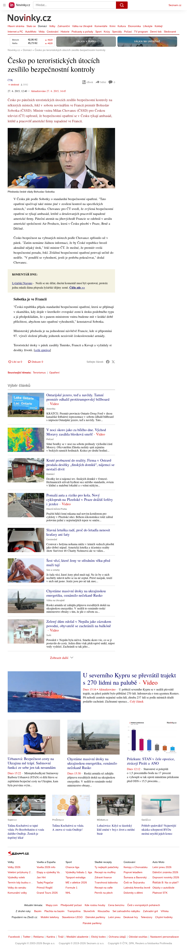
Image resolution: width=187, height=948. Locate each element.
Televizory (146, 917)
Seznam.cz (175, 5)
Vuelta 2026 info (46, 867)
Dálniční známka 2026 (165, 872)
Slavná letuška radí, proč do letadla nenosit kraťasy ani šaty (78, 532)
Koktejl (158, 26)
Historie (65, 31)
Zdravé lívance (103, 877)
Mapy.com (52, 905)
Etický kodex (98, 936)
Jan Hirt (41, 877)
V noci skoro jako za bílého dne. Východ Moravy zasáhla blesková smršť (76, 432)
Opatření (54, 372)
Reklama (38, 936)
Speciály (117, 31)
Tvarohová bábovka (106, 882)
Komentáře (101, 26)
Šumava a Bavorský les (137, 877)
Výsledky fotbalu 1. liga (79, 872)
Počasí (128, 31)
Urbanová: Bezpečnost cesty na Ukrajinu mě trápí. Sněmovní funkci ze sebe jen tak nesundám (32, 763)
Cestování (52, 31)
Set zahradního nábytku (126, 911)
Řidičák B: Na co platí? (165, 882)
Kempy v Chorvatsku (136, 867)
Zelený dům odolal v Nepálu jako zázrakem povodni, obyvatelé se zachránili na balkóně (78, 623)
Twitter (26, 936)
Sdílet (103, 82)
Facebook (14, 936)
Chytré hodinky (164, 917)
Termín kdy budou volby (21, 882)
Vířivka (165, 911)
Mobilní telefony (50, 917)
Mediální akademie (77, 936)
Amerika (50, 409)
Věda (42, 31)
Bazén (37, 911)
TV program (141, 31)
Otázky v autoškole (163, 887)
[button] (61, 158)
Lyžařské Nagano (22, 283)
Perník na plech (104, 892)
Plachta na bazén (54, 911)
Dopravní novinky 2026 (165, 877)
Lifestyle (147, 26)
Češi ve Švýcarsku (134, 882)
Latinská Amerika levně (137, 887)
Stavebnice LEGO (72, 917)
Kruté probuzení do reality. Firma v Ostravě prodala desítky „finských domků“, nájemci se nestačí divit (80, 464)
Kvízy (107, 31)
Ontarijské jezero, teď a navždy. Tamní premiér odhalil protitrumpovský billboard (77, 397)
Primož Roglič (45, 887)
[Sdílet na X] (113, 362)
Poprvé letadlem (133, 872)
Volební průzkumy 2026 (21, 872)
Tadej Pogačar (45, 882)
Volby (52, 26)
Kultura (122, 26)
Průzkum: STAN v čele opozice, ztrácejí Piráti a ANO (151, 761)
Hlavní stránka (16, 26)
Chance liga (72, 867)
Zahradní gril (150, 911)
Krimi (112, 26)
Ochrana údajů (117, 936)
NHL (68, 892)
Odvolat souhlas (138, 936)
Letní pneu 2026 (161, 867)
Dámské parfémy (95, 917)
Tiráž (61, 936)
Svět (48, 635)
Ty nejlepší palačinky (107, 867)
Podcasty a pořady (82, 31)
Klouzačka (104, 911)
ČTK (10, 80)
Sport (98, 31)
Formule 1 (71, 887)
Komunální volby (17, 892)
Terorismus (39, 372)
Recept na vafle (104, 887)
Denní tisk (156, 31)
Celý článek (137, 701)
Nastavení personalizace (164, 936)
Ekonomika (134, 26)
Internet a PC (15, 31)
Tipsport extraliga (75, 877)
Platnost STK (159, 892)
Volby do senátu (17, 887)
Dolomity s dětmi (133, 892)
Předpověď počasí (71, 905)
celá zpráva (42, 350)
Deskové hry (130, 917)
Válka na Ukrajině (82, 26)
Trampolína (74, 911)
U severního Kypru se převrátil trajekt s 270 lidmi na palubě (129, 678)
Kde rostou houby (95, 905)
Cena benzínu (116, 905)
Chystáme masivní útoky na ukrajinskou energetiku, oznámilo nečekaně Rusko (76, 593)
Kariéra (51, 936)
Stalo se (31, 26)
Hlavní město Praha (56, 509)
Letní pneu (114, 917)
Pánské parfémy (92, 923)
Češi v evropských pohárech (143, 905)
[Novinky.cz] (29, 19)
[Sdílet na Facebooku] (108, 362)
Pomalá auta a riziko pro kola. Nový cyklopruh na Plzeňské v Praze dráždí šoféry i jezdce (79, 499)
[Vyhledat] (122, 5)
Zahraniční (64, 26)
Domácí (42, 26)
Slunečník (89, 911)
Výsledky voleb (16, 877)
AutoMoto (30, 31)
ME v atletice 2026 (76, 882)
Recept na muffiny (105, 872)
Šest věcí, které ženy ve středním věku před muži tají (78, 562)
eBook (90, 82)
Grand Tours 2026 (47, 892)
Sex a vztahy (53, 570)
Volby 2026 (14, 867)
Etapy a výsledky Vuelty (50, 872)
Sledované (170, 31)
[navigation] (4, 5)
